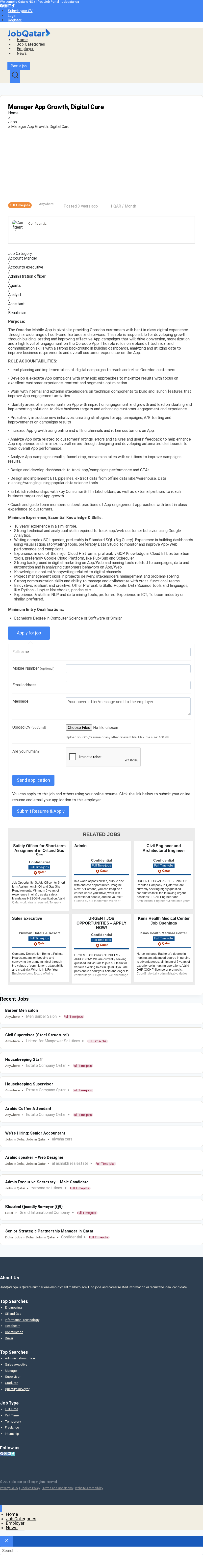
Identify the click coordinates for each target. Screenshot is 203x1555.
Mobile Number (33, 668)
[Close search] (6, 1541)
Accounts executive (25, 267)
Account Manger (22, 258)
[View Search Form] (15, 76)
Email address (24, 685)
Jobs (12, 122)
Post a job (19, 66)
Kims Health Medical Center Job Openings (164, 920)
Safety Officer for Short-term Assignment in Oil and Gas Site (39, 850)
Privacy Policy (9, 1488)
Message (20, 701)
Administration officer (27, 276)
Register (15, 20)
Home (22, 39)
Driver (9, 1338)
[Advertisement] (101, 165)
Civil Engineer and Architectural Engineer (164, 848)
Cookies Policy (30, 1488)
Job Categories (31, 44)
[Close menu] (1, 1508)
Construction (14, 1332)
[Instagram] (5, 6)
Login (12, 15)
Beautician (17, 313)
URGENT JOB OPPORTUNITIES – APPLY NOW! (101, 923)
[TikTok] (13, 6)
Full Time (11, 1409)
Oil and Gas (13, 1314)
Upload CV (29, 727)
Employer (25, 48)
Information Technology (22, 1320)
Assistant (16, 304)
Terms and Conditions (57, 1488)
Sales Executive (27, 918)
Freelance (12, 1427)
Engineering (13, 1307)
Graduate (11, 1383)
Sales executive (16, 1364)
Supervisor (13, 1376)
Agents (14, 285)
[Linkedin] (9, 6)
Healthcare (12, 1326)
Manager (11, 1371)
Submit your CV (20, 11)
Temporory (13, 1421)
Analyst (14, 295)
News (22, 53)
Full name (20, 651)
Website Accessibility (89, 1488)
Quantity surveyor (17, 1389)
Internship (12, 1433)
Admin (80, 846)
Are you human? (26, 751)
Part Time (12, 1415)
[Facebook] (2, 6)
